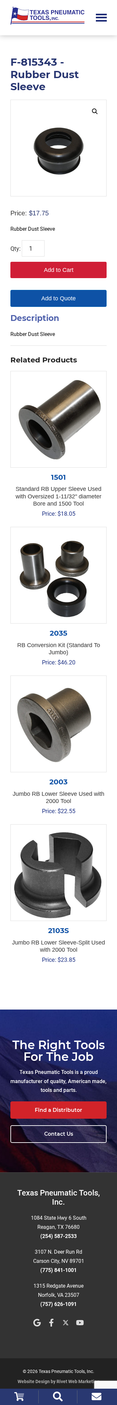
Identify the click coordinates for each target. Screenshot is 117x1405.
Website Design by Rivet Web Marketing (58, 1381)
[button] (95, 111)
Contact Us (58, 1134)
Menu (101, 17)
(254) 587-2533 (58, 1236)
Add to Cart (58, 270)
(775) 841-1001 (58, 1270)
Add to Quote (58, 298)
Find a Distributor (58, 1110)
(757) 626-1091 (58, 1304)
